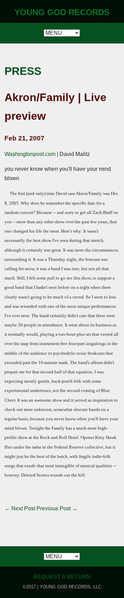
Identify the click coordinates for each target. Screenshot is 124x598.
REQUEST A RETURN (62, 577)
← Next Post (19, 508)
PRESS (22, 71)
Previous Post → (57, 508)
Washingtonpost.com (29, 154)
